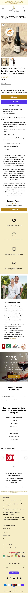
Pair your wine (14, 376)
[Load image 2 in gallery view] (14, 62)
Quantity (3, 83)
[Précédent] (2, 457)
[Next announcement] (25, 2)
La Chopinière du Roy (13, 590)
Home (2, 16)
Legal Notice (6, 532)
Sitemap (5, 539)
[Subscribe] (22, 487)
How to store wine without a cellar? (12, 501)
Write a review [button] (14, 209)
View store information (9, 113)
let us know (13, 338)
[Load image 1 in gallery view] (5, 62)
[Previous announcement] (2, 2)
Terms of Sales (6, 535)
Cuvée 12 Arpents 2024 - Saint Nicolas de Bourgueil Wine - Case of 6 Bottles (13, 18)
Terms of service (20, 591)
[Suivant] (25, 457)
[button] (3, 9)
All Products (9, 16)
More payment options (14, 105)
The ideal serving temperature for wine (13, 509)
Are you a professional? (9, 525)
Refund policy (12, 591)
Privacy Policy (6, 528)
